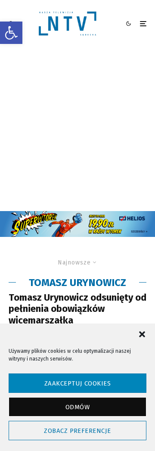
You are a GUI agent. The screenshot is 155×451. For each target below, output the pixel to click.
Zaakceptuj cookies (77, 383)
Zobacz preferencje (77, 431)
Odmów (77, 407)
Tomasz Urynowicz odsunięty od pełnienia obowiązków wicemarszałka (77, 309)
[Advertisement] (77, 129)
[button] (11, 33)
